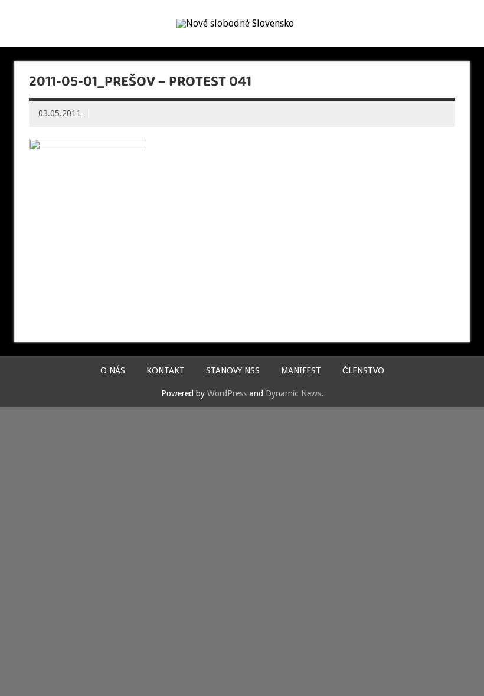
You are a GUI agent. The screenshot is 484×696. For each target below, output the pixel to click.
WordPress (227, 393)
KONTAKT (165, 370)
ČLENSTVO (363, 370)
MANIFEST (301, 370)
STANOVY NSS (233, 370)
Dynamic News (293, 393)
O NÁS (112, 370)
